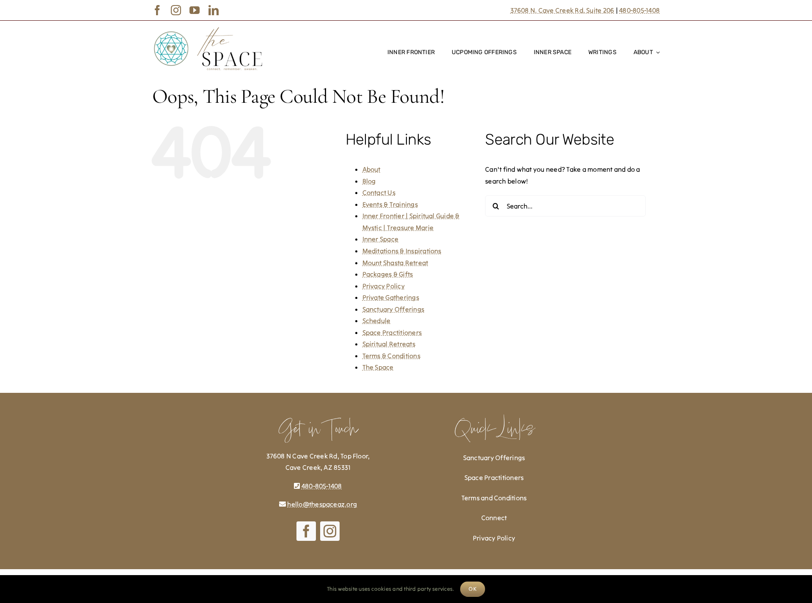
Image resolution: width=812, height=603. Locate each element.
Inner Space (380, 239)
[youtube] (194, 10)
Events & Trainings (390, 204)
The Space (378, 367)
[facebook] (157, 10)
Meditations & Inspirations (402, 251)
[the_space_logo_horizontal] (208, 29)
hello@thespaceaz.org (322, 504)
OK (472, 588)
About (371, 169)
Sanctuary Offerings (393, 309)
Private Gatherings (390, 297)
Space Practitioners (392, 332)
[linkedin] (213, 10)
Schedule (376, 320)
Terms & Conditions (391, 355)
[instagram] (176, 10)
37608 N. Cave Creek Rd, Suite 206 (562, 10)
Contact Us (378, 192)
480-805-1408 (639, 10)
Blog (369, 181)
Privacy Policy (383, 286)
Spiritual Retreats (388, 344)
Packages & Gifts (387, 274)
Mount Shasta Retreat (395, 262)
